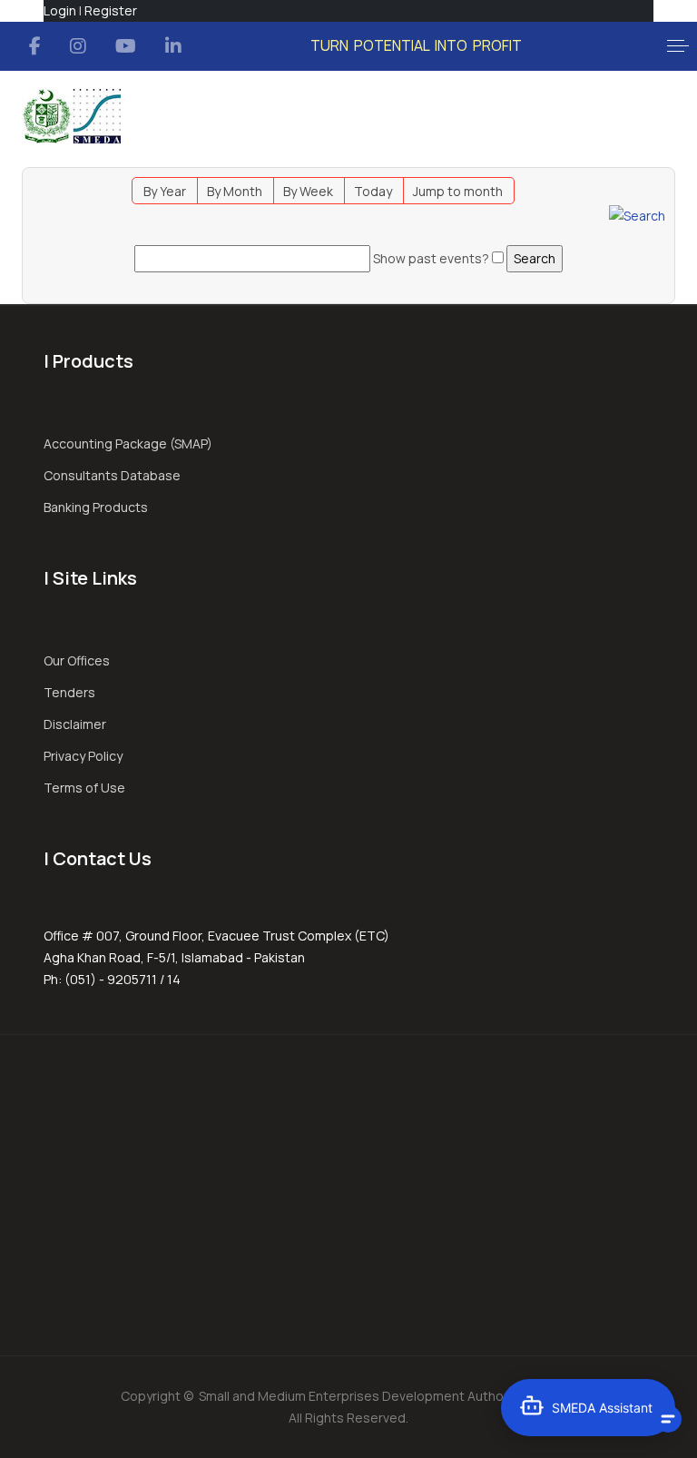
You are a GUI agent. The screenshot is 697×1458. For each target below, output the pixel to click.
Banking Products (96, 507)
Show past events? (431, 258)
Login (60, 10)
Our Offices (77, 660)
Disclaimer (75, 724)
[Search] (637, 214)
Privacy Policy (83, 755)
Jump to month (458, 191)
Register (110, 10)
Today (373, 191)
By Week (308, 191)
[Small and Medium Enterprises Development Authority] (71, 116)
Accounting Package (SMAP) (128, 443)
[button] (678, 46)
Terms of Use (84, 787)
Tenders (69, 692)
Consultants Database (112, 475)
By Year (164, 191)
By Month (234, 191)
